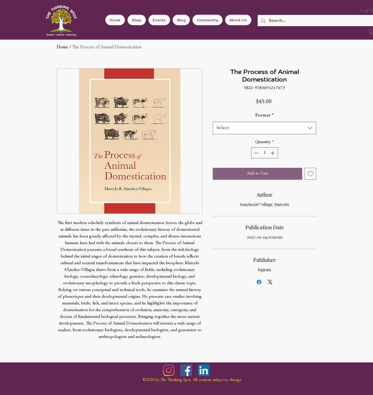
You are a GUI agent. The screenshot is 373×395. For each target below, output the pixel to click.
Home (62, 47)
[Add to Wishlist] (310, 174)
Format (264, 115)
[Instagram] (169, 370)
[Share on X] (270, 281)
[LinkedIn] (204, 370)
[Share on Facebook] (259, 281)
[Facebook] (186, 370)
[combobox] (264, 128)
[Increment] (273, 153)
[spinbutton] (264, 153)
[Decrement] (256, 153)
